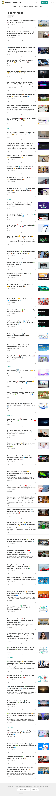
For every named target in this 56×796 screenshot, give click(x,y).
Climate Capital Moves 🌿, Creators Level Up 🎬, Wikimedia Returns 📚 (21, 311)
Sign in (52, 2)
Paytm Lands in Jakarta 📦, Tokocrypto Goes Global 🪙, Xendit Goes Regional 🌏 (21, 95)
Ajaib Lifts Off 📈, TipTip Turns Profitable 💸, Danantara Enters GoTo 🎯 (21, 226)
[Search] (36, 2)
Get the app (34, 789)
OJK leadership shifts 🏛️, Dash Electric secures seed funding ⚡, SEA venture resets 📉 (21, 405)
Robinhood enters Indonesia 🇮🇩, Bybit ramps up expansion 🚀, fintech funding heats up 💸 (21, 487)
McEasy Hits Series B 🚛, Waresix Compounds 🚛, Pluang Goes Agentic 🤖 (21, 21)
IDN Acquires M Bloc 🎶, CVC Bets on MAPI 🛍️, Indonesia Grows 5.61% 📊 (21, 215)
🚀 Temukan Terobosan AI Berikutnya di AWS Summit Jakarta (21, 48)
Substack (21, 793)
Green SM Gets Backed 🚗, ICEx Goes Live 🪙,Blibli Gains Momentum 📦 (20, 285)
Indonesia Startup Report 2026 (14, 348)
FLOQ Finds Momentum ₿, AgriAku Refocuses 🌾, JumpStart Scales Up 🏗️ (21, 178)
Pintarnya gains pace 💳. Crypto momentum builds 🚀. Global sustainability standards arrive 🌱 (21, 444)
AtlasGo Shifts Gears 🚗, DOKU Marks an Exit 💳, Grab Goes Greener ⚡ (21, 156)
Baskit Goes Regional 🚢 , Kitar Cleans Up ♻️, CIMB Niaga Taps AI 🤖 (21, 263)
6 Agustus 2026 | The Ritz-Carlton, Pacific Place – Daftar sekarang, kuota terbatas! (20, 52)
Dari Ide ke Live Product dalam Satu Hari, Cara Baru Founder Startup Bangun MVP (21, 106)
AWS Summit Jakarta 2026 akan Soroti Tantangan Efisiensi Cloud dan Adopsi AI (20, 83)
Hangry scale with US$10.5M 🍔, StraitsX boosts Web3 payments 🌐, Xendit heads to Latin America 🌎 (21, 593)
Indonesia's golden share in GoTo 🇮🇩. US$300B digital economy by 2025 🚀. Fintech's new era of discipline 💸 (19, 552)
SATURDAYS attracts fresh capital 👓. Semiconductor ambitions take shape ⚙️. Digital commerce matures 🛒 (20, 432)
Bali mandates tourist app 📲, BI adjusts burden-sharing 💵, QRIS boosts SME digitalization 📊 (19, 702)
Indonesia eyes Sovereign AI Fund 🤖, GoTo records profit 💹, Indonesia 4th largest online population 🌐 (21, 745)
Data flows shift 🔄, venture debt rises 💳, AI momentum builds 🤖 (21, 371)
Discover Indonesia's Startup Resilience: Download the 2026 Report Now (20, 346)
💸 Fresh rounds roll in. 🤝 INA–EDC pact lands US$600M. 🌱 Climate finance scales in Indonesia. (21, 663)
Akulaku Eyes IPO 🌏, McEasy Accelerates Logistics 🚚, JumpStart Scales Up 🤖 (20, 167)
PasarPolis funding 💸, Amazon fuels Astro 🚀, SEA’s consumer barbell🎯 (20, 676)
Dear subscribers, (11, 359)
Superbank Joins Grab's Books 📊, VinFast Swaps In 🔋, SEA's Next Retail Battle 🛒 (20, 204)
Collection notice (44, 786)
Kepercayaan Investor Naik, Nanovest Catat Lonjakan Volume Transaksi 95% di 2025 (20, 498)
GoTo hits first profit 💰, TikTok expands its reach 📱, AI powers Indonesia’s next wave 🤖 (21, 578)
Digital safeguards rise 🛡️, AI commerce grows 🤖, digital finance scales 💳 (19, 334)
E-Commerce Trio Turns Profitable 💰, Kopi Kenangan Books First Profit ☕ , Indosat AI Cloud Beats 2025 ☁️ (20, 33)
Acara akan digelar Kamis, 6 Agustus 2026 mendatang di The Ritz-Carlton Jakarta (21, 86)
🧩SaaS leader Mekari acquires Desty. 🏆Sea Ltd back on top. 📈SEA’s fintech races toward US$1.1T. (21, 715)
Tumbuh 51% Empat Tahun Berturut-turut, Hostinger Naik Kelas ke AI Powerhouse (20, 144)
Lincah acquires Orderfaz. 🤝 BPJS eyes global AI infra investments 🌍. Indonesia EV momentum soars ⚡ (21, 524)
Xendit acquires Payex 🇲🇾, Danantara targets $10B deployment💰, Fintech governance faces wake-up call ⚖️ (21, 620)
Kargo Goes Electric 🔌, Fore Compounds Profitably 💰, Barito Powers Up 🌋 (20, 61)
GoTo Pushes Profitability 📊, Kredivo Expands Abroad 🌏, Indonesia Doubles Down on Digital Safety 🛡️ (21, 322)
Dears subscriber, (11, 515)
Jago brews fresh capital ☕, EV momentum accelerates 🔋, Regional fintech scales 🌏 (20, 393)
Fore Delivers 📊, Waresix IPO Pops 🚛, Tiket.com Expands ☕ (19, 274)
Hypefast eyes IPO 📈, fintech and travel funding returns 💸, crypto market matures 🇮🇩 (21, 420)
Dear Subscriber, (11, 651)
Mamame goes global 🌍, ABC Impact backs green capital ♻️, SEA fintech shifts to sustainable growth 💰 (21, 607)
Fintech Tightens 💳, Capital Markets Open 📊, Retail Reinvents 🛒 (20, 299)
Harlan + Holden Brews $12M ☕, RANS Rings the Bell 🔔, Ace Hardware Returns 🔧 (21, 133)
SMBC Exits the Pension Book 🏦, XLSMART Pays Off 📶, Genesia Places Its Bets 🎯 (21, 189)
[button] (15, 6)
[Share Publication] (39, 2)
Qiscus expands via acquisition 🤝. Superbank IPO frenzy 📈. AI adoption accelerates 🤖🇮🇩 (19, 473)
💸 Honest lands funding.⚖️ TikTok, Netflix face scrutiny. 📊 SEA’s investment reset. (20, 648)
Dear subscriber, (11, 24)
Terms (38, 786)
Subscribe (44, 2)
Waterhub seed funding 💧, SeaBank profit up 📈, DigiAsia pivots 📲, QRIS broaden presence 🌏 (21, 732)
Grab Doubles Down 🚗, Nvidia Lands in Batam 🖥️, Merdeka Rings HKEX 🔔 (21, 119)
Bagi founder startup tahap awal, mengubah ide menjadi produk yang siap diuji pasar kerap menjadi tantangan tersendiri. (20, 110)
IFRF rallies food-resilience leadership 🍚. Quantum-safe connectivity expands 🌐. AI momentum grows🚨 (20, 511)
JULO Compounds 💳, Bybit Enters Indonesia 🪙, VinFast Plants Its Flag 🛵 (21, 72)
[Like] (8, 56)
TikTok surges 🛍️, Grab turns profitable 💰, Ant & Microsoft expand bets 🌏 (20, 382)
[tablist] (11, 16)
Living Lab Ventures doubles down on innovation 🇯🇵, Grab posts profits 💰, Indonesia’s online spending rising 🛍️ (19, 566)
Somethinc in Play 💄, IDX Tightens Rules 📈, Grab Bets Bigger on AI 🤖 (21, 357)
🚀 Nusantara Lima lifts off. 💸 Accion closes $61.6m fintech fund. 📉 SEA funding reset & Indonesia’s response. (21, 688)
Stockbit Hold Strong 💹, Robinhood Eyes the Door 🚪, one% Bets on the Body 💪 (21, 252)
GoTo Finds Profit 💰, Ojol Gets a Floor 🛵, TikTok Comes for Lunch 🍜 (20, 237)
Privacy (34, 786)
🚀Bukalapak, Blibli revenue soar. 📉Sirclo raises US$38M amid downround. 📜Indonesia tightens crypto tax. (20, 769)
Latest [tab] (9, 16)
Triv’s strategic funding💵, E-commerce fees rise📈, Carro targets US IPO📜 (21, 757)
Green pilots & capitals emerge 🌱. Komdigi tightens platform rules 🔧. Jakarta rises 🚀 (20, 540)
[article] (28, 24)
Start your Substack (24, 789)
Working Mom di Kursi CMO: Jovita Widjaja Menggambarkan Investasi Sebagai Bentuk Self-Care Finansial (20, 634)
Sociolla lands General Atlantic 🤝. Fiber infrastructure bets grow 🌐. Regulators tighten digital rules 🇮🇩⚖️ (19, 457)
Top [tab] (13, 16)
